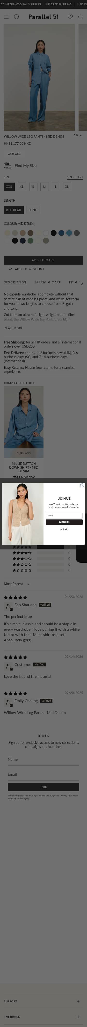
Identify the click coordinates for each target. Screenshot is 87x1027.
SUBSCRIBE (64, 521)
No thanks (64, 528)
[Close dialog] (82, 485)
